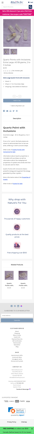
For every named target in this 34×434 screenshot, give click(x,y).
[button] (17, 411)
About (17, 331)
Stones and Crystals (17, 361)
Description (17, 118)
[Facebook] (4, 111)
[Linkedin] (18, 306)
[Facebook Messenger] (21, 306)
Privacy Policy (11, 422)
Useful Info (17, 337)
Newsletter (17, 345)
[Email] (7, 111)
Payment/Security (17, 339)
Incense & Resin (17, 357)
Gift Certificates (17, 341)
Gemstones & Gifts (17, 355)
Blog (17, 346)
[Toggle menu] (2, 2)
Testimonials (17, 343)
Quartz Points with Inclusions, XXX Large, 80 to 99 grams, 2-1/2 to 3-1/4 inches (9, 284)
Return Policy (17, 335)
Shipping (17, 333)
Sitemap (24, 422)
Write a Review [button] (8, 73)
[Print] (10, 111)
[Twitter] (14, 111)
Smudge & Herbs (17, 359)
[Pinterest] (17, 111)
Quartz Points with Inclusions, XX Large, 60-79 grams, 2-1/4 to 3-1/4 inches (23, 284)
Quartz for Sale (17, 183)
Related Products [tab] (17, 265)
